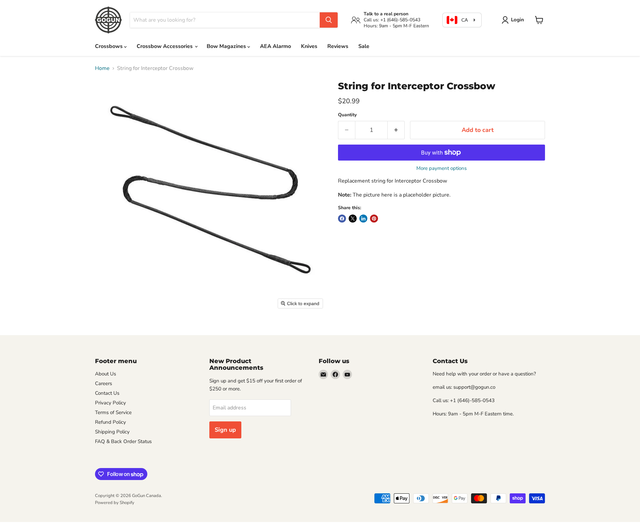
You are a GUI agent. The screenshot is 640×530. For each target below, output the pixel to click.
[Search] (329, 20)
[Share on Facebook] (342, 219)
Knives (309, 46)
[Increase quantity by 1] (396, 130)
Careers (103, 383)
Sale (363, 46)
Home (102, 68)
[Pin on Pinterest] (374, 219)
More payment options (441, 168)
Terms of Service (113, 412)
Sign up (225, 430)
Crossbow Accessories (165, 46)
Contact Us (107, 393)
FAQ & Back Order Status (123, 441)
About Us (105, 373)
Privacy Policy (110, 402)
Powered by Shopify (114, 503)
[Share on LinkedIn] (363, 219)
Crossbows (109, 46)
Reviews (337, 46)
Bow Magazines (227, 46)
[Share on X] (353, 219)
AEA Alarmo (275, 46)
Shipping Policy (112, 431)
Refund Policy (110, 422)
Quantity (347, 115)
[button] (514, 20)
